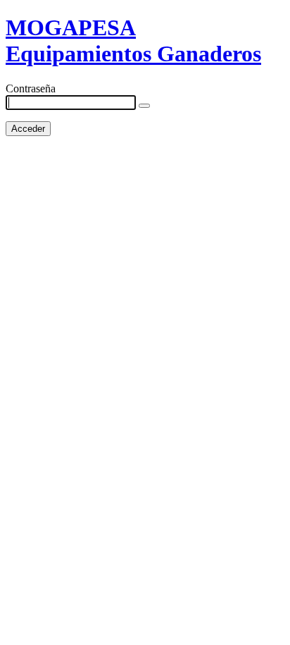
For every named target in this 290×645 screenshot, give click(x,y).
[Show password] (144, 106)
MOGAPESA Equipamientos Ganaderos (133, 40)
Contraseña (31, 88)
